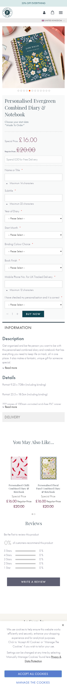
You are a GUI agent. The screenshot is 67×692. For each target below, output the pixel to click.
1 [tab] (32, 514)
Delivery (12, 417)
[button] (18, 90)
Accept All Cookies (33, 674)
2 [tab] (34, 514)
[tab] (33, 327)
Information (18, 327)
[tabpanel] (19, 482)
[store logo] (7, 12)
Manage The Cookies (33, 682)
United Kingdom (53, 20)
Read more (11, 368)
